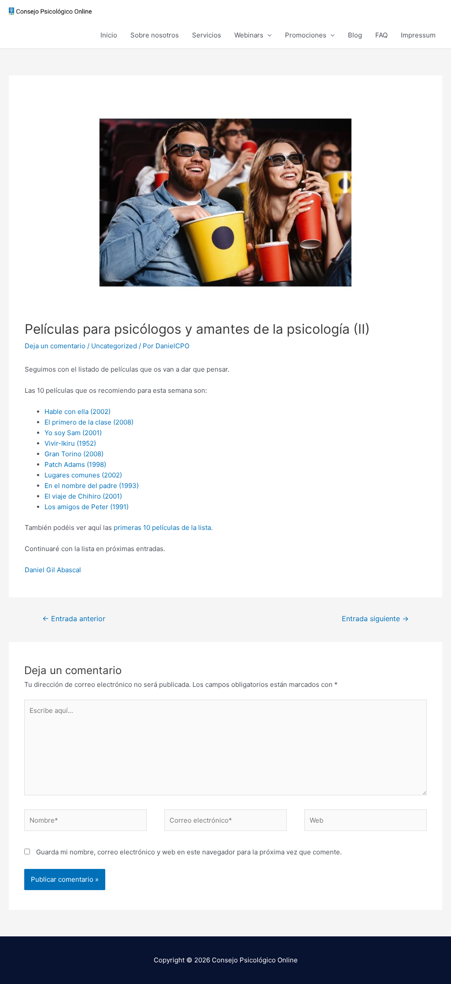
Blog (355, 35)
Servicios (206, 35)
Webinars (248, 35)
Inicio (108, 35)
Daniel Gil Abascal (53, 570)
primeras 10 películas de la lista (162, 527)
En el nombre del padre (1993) (91, 485)
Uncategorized (114, 346)
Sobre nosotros (154, 35)
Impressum (418, 35)
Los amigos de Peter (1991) (86, 507)
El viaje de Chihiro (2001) (83, 496)
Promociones (305, 35)
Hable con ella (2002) (77, 411)
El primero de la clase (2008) (88, 422)
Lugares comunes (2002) (83, 475)
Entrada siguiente (375, 619)
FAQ (381, 35)
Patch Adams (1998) (75, 464)
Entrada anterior (73, 619)
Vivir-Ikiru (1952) (70, 443)
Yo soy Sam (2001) (73, 433)
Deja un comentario (55, 346)
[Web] (365, 822)
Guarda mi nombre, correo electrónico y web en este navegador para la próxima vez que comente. (189, 852)
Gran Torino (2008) (74, 454)
